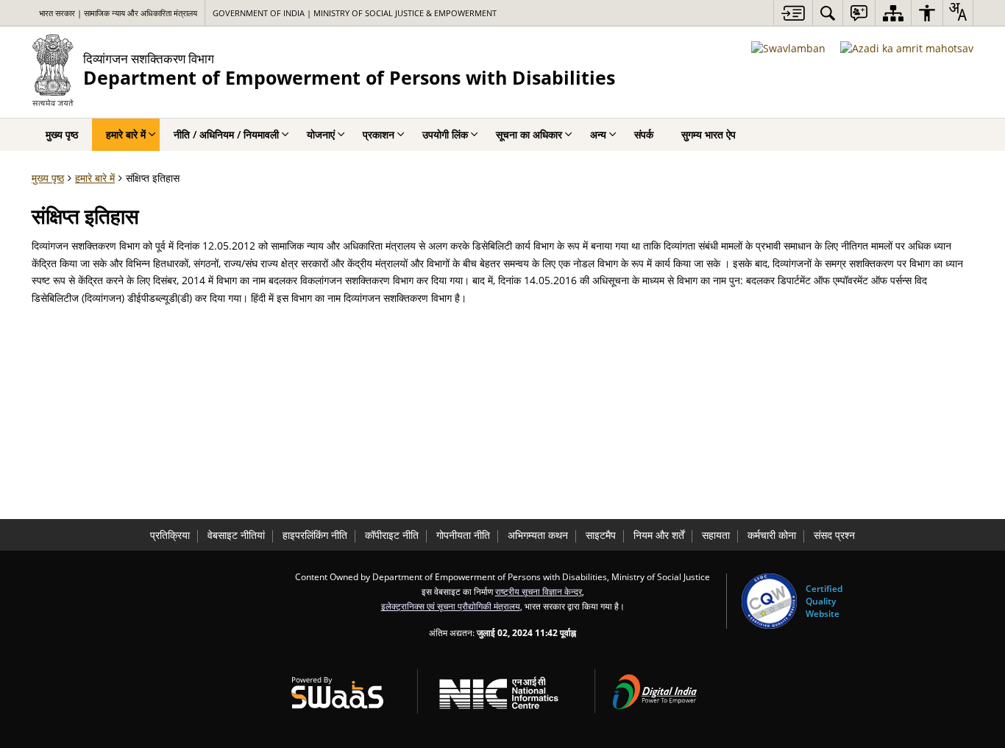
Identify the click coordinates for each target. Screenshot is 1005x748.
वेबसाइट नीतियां (236, 535)
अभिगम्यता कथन (538, 535)
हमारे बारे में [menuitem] (126, 134)
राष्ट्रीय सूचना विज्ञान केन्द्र (538, 591)
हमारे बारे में (95, 178)
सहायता (716, 535)
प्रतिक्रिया (170, 535)
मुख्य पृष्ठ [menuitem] (62, 134)
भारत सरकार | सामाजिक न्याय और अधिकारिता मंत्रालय (118, 12)
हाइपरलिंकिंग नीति (315, 535)
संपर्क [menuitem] (643, 134)
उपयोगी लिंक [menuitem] (445, 134)
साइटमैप (601, 535)
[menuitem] (827, 13)
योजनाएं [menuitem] (321, 134)
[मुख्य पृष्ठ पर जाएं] (792, 13)
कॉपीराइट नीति (392, 535)
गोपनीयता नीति (463, 535)
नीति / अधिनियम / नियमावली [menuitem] (226, 134)
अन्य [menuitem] (598, 134)
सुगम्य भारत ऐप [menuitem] (708, 134)
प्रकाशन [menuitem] (378, 134)
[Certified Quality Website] (769, 601)
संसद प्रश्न (834, 535)
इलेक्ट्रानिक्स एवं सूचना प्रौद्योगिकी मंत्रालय (450, 606)
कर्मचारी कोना (771, 535)
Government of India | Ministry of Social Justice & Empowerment (355, 12)
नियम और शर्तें (658, 535)
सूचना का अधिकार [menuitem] (529, 134)
